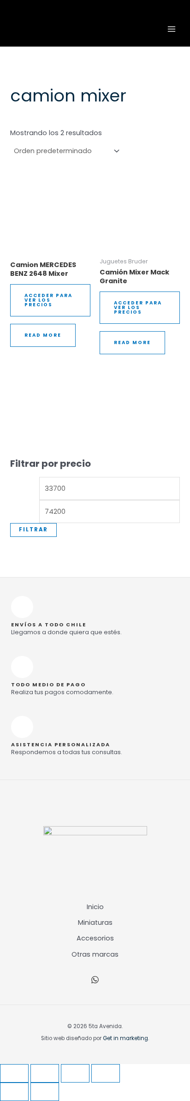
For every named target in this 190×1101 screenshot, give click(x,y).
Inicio (95, 906)
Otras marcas (95, 954)
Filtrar (33, 529)
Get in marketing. (126, 1038)
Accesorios (95, 938)
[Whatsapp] (95, 980)
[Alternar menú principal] (171, 29)
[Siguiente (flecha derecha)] (44, 1092)
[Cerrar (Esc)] (105, 1073)
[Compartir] (75, 1073)
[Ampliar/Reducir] (14, 1073)
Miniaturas (95, 922)
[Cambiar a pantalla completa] (44, 1073)
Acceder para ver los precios (48, 300)
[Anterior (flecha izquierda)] (14, 1092)
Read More (42, 335)
